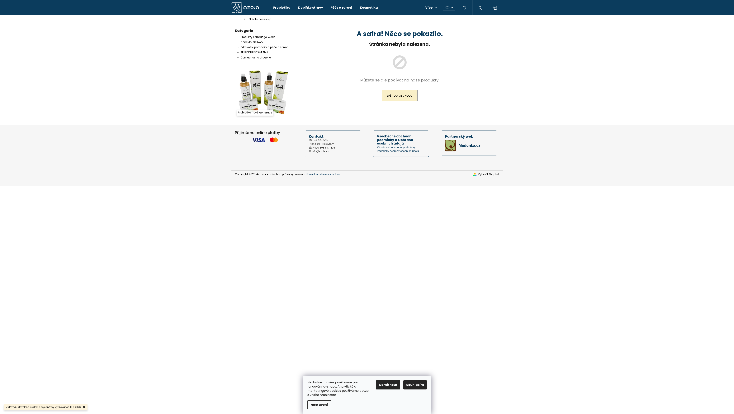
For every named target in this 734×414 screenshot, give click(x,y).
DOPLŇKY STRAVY (252, 42)
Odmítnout (388, 385)
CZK (448, 7)
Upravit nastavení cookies (323, 174)
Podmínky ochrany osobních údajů (398, 150)
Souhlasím (415, 385)
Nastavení (319, 404)
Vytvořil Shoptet (488, 174)
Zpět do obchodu (399, 96)
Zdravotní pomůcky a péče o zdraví (264, 47)
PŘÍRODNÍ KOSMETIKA (254, 52)
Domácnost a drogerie (256, 57)
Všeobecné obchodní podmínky (396, 147)
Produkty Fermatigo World (258, 37)
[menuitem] (281, 7)
